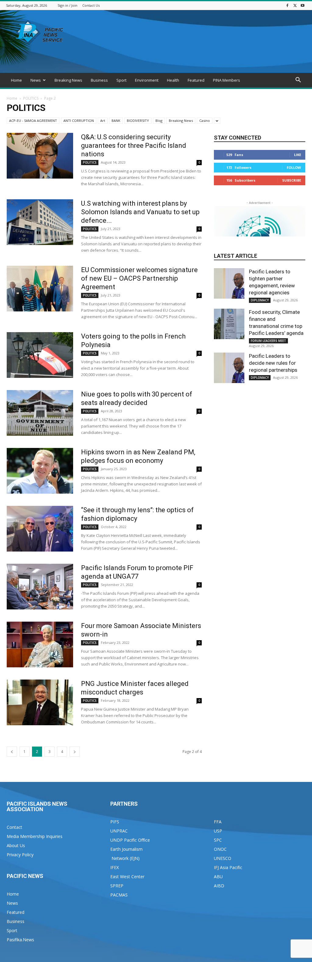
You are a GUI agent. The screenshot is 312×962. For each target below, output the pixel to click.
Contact (14, 827)
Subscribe (291, 180)
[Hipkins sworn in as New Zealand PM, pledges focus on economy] (40, 471)
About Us (16, 845)
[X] (295, 5)
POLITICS (30, 98)
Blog (158, 120)
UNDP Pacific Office (130, 840)
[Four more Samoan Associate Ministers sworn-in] (40, 644)
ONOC (220, 849)
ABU (218, 876)
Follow (294, 167)
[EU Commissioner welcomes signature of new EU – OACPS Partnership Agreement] (40, 288)
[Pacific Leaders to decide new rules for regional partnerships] (229, 368)
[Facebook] (287, 5)
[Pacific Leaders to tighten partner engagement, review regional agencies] (229, 283)
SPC (218, 840)
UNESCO (222, 858)
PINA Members (226, 80)
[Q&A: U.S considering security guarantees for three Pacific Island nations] (40, 156)
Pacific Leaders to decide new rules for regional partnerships (273, 363)
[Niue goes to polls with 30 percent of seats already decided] (40, 413)
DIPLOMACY (260, 300)
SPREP (116, 886)
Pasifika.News (20, 939)
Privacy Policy (20, 854)
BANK (116, 120)
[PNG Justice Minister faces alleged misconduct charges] (40, 702)
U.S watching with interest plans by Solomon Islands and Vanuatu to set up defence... (140, 212)
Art (102, 120)
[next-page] (74, 752)
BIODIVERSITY (138, 120)
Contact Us (91, 5)
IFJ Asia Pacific (228, 867)
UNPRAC (119, 831)
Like (297, 154)
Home (16, 80)
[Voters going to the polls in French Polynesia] (40, 355)
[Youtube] (302, 5)
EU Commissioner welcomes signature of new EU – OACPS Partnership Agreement (139, 278)
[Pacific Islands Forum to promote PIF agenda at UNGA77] (40, 586)
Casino (204, 120)
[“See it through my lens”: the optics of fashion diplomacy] (40, 529)
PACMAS (119, 895)
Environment (146, 80)
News (35, 80)
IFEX (114, 867)
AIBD (219, 886)
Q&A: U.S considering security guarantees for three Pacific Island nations (133, 145)
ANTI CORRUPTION (78, 120)
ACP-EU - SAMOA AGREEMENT (33, 120)
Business (99, 80)
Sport (121, 80)
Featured (196, 80)
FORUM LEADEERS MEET (268, 341)
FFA (218, 822)
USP (218, 831)
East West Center (127, 876)
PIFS (114, 822)
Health (173, 80)
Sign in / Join (67, 5)
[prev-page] (12, 752)
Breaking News (68, 80)
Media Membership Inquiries (34, 836)
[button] (298, 80)
